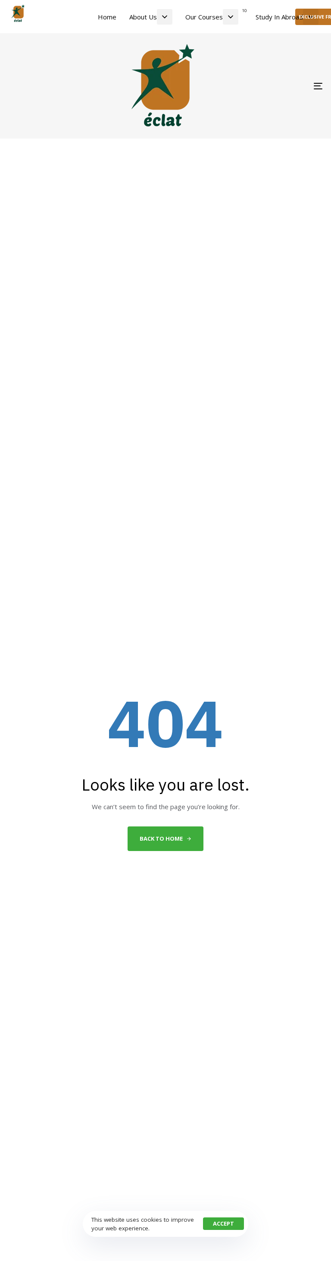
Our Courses (216, 14)
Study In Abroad (279, 17)
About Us (143, 17)
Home (107, 17)
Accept (223, 1223)
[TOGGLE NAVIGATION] (270, 86)
